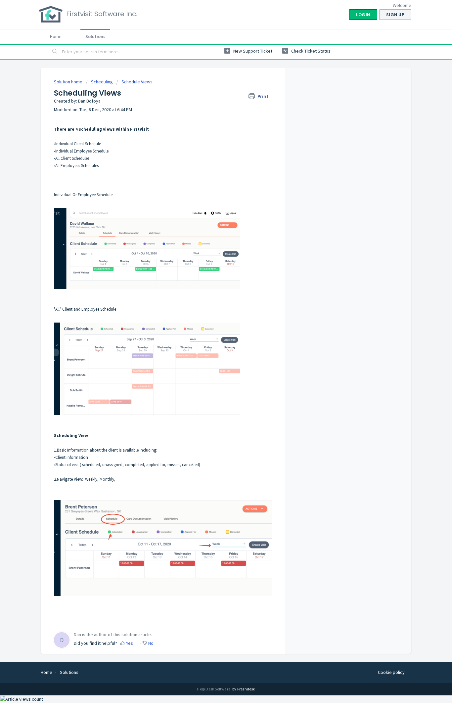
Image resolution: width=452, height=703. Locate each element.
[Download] (213, 271)
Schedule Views (137, 82)
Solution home (68, 82)
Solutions (95, 36)
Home (56, 36)
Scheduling (102, 82)
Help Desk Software (214, 688)
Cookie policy (391, 672)
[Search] (55, 52)
